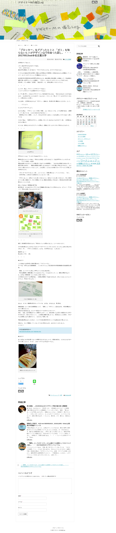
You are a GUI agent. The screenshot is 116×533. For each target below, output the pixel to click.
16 (89, 121)
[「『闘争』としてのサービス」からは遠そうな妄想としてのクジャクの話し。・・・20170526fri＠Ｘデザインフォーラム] (22, 446)
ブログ (18, 40)
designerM (68, 395)
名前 (19, 496)
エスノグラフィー (87, 156)
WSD (89, 154)
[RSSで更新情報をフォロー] (96, 2)
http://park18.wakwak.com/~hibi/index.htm (30, 331)
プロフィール (24, 40)
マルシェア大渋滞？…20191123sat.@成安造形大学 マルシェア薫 (91, 81)
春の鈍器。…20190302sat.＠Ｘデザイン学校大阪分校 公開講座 (47, 406)
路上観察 (89, 165)
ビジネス (84, 158)
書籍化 (85, 165)
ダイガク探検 (81, 136)
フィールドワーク (91, 158)
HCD (78, 154)
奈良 (78, 165)
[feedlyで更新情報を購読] (93, 2)
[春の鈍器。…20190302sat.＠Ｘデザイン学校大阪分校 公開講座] (22, 409)
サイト (20, 507)
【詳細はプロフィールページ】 (91, 109)
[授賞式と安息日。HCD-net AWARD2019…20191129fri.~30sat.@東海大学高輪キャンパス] (22, 427)
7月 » (92, 126)
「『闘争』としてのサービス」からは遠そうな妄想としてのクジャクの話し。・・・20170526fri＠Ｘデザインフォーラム (45, 465)
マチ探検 (80, 141)
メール (20, 501)
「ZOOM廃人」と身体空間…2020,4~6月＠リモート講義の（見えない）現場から (91, 74)
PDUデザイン (82, 154)
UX (87, 154)
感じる (81, 165)
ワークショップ (54, 395)
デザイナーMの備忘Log (30, 2)
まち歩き (81, 156)
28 (83, 124)
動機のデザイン (82, 145)
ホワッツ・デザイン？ (84, 139)
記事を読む (29, 420)
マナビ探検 (68, 59)
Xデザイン (95, 154)
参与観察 (93, 163)
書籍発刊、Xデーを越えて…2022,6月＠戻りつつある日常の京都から (91, 58)
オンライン (94, 156)
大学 (61, 395)
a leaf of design (82, 134)
